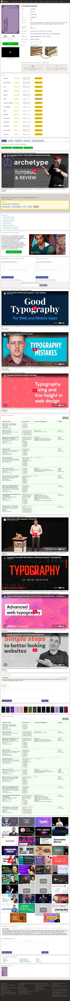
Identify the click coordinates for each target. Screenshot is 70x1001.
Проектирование (23, 959)
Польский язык (4, 983)
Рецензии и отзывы (8, 222)
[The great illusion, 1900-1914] (39, 710)
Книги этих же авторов (9, 218)
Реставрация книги (34, 45)
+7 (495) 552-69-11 (61, 437)
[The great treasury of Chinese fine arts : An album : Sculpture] (21, 710)
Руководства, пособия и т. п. (6, 990)
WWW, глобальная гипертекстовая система (25, 961)
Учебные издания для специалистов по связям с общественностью (26, 991)
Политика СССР (21, 986)
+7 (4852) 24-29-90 (61, 476)
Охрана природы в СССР (40, 988)
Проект (38, 959)
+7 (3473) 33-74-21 (61, 506)
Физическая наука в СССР (40, 989)
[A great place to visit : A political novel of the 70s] (17, 710)
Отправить (45, 700)
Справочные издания (22, 989)
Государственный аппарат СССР (41, 983)
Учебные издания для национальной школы (8, 994)
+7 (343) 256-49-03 (61, 449)
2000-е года (5, 960)
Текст (37, 960)
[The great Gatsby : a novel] (26, 710)
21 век (40, 1)
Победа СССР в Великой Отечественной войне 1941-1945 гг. (9, 988)
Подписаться (43, 285)
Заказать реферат (6, 147)
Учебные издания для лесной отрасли (60, 990)
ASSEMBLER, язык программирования (42, 985)
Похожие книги (7, 223)
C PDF (55, 1)
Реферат (32, 31)
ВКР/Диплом (43, 31)
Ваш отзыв (4, 684)
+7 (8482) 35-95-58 (61, 468)
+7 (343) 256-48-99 (61, 448)
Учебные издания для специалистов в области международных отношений (59, 995)
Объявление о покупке (9, 217)
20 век (35, 1)
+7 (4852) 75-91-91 (61, 475)
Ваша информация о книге (8, 938)
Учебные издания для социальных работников (8, 986)
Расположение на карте (7, 428)
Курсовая (37, 31)
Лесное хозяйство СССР (23, 987)
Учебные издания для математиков (59, 989)
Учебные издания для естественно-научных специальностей (59, 993)
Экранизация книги (10, 58)
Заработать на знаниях (37, 140)
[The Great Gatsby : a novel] (8, 710)
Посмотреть (39, 78)
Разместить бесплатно (42, 277)
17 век (20, 1)
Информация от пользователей (11, 226)
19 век (30, 1)
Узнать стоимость (17, 147)
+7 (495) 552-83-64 (61, 438)
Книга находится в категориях (11, 228)
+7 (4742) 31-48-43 (61, 485)
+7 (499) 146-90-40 (61, 430)
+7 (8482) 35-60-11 (61, 469)
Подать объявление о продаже (43, 262)
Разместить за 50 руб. (7, 277)
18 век (25, 1)
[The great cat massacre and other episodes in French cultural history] (66, 710)
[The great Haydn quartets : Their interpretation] (61, 710)
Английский (38, 961)
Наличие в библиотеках (9, 220)
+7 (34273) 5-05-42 (61, 494)
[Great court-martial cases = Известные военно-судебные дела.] (57, 710)
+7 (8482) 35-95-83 (61, 470)
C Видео (61, 1)
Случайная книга (48, 1)
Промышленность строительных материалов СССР (58, 984)
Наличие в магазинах (8, 225)
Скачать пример (28, 147)
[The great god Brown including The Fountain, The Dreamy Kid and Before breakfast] (12, 710)
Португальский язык (39, 986)
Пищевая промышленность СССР (25, 993)
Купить (10, 43)
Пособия (37, 991)
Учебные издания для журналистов (8, 992)
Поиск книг (14, 1)
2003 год (5, 959)
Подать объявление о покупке (9, 262)
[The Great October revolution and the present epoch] (52, 710)
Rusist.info (5, 1)
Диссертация (49, 31)
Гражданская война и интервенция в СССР (59, 987)
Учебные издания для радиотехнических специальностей (26, 984)
